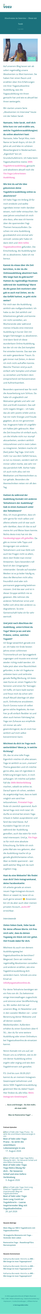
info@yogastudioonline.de (16, 982)
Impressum (7, 1301)
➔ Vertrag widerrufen (20, 1305)
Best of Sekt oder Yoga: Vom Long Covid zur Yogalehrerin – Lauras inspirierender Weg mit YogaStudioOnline (15, 1202)
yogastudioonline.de (16, 1296)
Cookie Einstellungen (19, 1301)
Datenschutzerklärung (31, 1299)
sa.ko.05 (25, 906)
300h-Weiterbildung (21, 782)
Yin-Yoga (32, 837)
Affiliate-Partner (32, 1301)
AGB (7, 1299)
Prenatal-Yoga (25, 802)
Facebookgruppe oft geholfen (18, 538)
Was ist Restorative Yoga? (20, 1115)
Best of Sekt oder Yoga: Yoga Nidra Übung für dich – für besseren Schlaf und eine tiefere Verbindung (15, 1171)
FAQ (2, 1299)
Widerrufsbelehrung (16, 1299)
